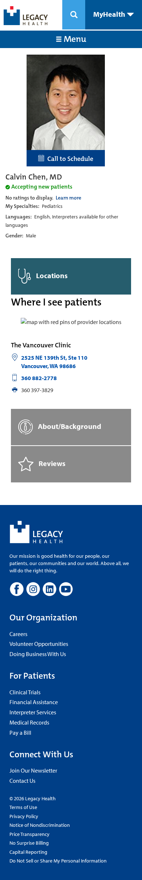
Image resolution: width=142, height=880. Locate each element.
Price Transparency (29, 834)
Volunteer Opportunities (38, 643)
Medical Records (29, 722)
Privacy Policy (23, 816)
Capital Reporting (28, 852)
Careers (18, 634)
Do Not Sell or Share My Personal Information (58, 860)
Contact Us (22, 780)
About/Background (68, 426)
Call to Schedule (68, 158)
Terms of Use (23, 807)
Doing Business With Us (37, 654)
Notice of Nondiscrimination (39, 825)
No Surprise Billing (29, 843)
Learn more (68, 197)
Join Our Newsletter (33, 770)
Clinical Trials (24, 692)
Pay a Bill (20, 732)
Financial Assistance (33, 702)
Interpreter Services (32, 712)
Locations (51, 275)
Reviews (51, 463)
